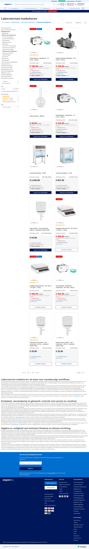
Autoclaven (5, 56)
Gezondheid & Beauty (6, 65)
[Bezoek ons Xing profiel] (67, 497)
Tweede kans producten (7, 78)
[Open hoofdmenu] (5, 8)
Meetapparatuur (5, 31)
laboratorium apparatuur (7, 391)
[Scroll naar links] (2, 11)
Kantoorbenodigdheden (7, 71)
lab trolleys (77, 396)
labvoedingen (15, 424)
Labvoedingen (5, 60)
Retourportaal (51, 487)
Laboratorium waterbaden (9, 46)
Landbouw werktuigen (7, 67)
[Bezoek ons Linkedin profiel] (65, 497)
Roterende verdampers (8, 38)
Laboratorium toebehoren (9, 51)
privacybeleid (51, 473)
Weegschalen (5, 33)
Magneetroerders (6, 42)
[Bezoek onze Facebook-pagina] (62, 497)
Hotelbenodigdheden (6, 74)
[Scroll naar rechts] (86, 11)
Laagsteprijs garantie (36, 72)
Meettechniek (5, 58)
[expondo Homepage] (2, 22)
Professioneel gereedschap (8, 29)
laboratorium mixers (20, 417)
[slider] (1, 91)
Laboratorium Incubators (9, 47)
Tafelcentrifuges (6, 55)
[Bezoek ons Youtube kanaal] (60, 497)
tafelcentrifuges (11, 441)
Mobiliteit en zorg (5, 73)
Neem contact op (50, 483)
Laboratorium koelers (8, 49)
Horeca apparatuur (6, 28)
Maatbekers (5, 44)
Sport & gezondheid (6, 76)
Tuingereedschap (5, 64)
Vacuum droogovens (7, 37)
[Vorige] (28, 372)
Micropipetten (6, 40)
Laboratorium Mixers (7, 53)
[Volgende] (33, 372)
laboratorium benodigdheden (9, 62)
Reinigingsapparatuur (7, 69)
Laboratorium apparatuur (9, 35)
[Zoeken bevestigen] (54, 4)
